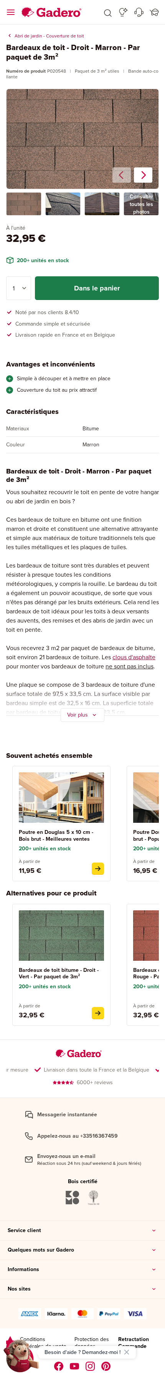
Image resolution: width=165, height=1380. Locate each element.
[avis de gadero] (10, 1342)
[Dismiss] (127, 1352)
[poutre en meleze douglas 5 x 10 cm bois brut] (98, 869)
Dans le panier (97, 288)
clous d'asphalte (133, 657)
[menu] (10, 12)
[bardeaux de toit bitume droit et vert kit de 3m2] (98, 1013)
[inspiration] (123, 12)
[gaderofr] (90, 1366)
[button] (107, 12)
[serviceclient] (139, 12)
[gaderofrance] (59, 1366)
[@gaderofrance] (74, 1366)
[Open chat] (21, 1358)
